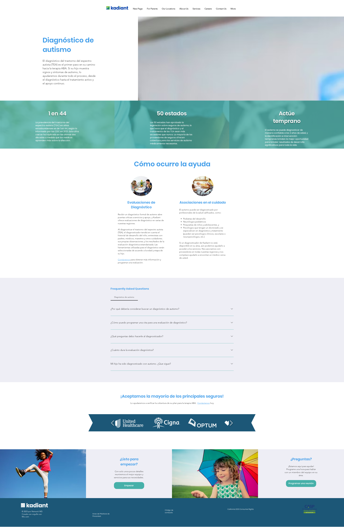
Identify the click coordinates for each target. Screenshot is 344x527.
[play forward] (231, 423)
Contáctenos (203, 403)
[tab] (124, 297)
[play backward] (113, 423)
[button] (152, 9)
